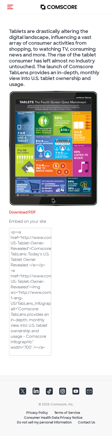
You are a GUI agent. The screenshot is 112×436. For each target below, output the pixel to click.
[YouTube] (75, 393)
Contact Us (86, 422)
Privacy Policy (37, 413)
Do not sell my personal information (44, 422)
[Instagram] (62, 393)
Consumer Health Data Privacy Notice (53, 418)
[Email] (89, 393)
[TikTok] (49, 393)
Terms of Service (67, 413)
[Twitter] (22, 393)
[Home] (59, 7)
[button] (10, 7)
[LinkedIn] (36, 393)
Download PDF (22, 212)
